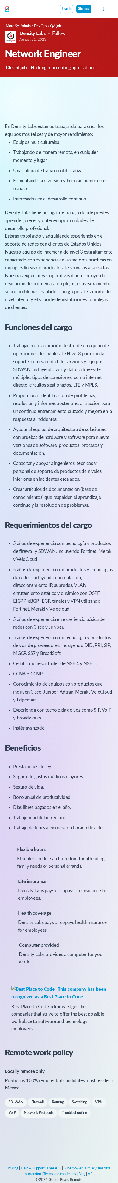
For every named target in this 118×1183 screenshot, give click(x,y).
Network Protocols (39, 1113)
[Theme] (94, 9)
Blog (81, 1174)
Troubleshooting (74, 1113)
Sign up (83, 8)
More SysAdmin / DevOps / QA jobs (34, 26)
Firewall (37, 1102)
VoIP (12, 1113)
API (91, 1174)
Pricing (13, 1168)
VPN (99, 1102)
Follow (59, 33)
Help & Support (33, 1168)
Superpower (73, 1168)
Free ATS (54, 1168)
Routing (58, 1102)
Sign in (67, 8)
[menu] (102, 9)
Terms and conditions (59, 1174)
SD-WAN (16, 1102)
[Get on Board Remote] (7, 9)
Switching (79, 1102)
